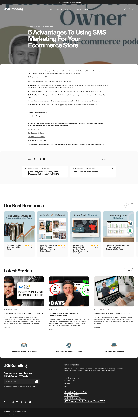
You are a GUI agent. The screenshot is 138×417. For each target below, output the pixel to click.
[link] (24, 345)
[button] (28, 245)
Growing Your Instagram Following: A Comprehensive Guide (63, 314)
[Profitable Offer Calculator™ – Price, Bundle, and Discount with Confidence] (118, 226)
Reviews (67, 383)
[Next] (132, 205)
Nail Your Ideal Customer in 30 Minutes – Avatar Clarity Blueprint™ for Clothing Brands (80, 249)
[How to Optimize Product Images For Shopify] (114, 291)
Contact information (30, 413)
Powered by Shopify (20, 411)
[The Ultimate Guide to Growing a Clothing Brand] (19, 226)
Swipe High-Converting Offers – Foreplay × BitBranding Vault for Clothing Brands (48, 248)
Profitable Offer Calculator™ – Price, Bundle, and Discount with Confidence (116, 247)
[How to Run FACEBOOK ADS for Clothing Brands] (24, 291)
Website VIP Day (69, 381)
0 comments (107, 159)
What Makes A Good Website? (85, 171)
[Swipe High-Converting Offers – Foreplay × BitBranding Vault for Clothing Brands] (52, 226)
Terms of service (21, 413)
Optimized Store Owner (72, 378)
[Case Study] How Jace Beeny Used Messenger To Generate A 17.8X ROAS (43, 172)
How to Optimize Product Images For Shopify (112, 313)
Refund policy (7, 413)
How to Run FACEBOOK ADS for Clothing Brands (23, 313)
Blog (65, 386)
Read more (7, 327)
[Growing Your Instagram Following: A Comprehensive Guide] (69, 291)
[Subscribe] (36, 381)
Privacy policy (14, 413)
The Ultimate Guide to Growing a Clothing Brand (14, 247)
